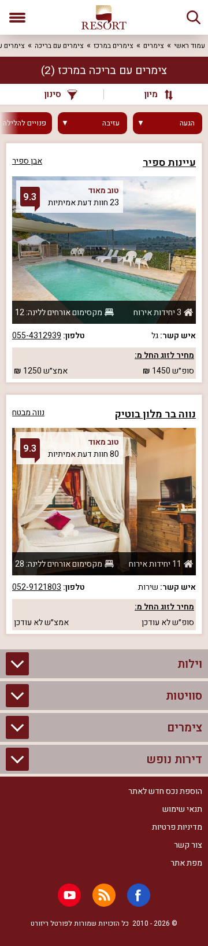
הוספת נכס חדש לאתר (165, 791)
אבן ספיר (27, 161)
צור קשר (188, 845)
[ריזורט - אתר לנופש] (104, 17)
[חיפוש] (193, 17)
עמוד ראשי (189, 45)
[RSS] (104, 895)
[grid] (104, 388)
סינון (52, 94)
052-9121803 (36, 587)
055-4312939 (36, 336)
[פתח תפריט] (17, 17)
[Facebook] (138, 895)
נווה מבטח (28, 413)
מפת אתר (186, 863)
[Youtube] (69, 895)
